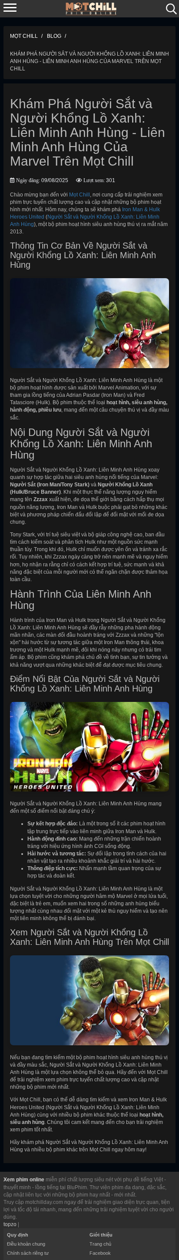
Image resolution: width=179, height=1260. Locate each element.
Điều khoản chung (26, 1244)
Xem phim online (23, 1180)
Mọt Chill (79, 195)
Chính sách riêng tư (28, 1253)
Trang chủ (100, 1244)
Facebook (100, 1253)
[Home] (91, 8)
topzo (10, 1224)
